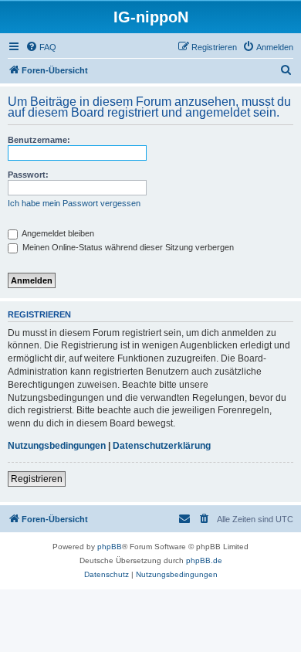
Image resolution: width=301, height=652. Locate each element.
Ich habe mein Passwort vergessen (74, 203)
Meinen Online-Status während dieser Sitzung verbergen (127, 247)
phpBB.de (204, 560)
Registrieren (37, 479)
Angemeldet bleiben (57, 233)
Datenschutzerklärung (162, 445)
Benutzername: (39, 139)
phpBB (109, 546)
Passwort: (28, 174)
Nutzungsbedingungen (57, 445)
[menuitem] (40, 47)
